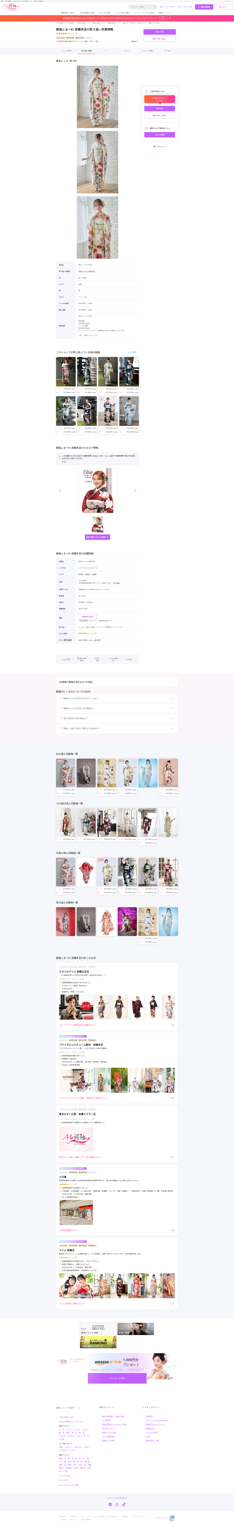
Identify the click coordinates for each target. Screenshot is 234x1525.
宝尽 (80, 1465)
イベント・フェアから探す (144, 13)
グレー (79, 1436)
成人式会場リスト (113, 1516)
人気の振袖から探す (87, 13)
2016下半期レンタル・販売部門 (89, 640)
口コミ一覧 (63, 1480)
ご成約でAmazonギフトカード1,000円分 (72, 1036)
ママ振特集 (106, 1420)
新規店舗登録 (85, 1519)
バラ (60, 1461)
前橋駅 (94, 574)
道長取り (69, 1468)
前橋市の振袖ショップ (99, 23)
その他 (84, 278)
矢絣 (76, 1468)
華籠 (69, 1465)
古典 (80, 284)
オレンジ (85, 1429)
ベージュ (69, 1429)
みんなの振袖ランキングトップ (71, 1421)
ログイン (225, 7)
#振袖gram (149, 1428)
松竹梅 (86, 1461)
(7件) (72, 1184)
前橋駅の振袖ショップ (114, 23)
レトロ (72, 1450)
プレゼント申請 (168, 7)
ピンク (77, 1429)
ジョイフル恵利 (151, 1432)
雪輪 (89, 1465)
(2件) (80, 1052)
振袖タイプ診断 (108, 1440)
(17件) (73, 1257)
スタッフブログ (86, 1516)
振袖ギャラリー (142, 23)
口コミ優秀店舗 (108, 1436)
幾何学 (82, 1468)
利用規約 (125, 1516)
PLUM (147, 1436)
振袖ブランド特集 (109, 1432)
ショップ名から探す (122, 13)
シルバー (71, 1436)
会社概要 (63, 1519)
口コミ (127, 51)
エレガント (68, 1447)
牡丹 (88, 1458)
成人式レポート (108, 1428)
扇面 (60, 1465)
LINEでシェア (161, 146)
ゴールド (62, 1436)
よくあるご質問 (186, 7)
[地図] (118, 583)
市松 (89, 1468)
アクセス (167, 51)
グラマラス (63, 1450)
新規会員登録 (205, 7)
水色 (68, 1433)
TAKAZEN (149, 1416)
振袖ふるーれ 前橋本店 (129, 23)
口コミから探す (105, 13)
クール (86, 1447)
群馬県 (80, 574)
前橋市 (87, 574)
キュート (78, 1447)
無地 (60, 1458)
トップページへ (228, 1)
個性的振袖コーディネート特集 (114, 1424)
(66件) (73, 33)
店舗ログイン (73, 1519)
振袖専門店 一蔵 (152, 1440)
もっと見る (132, 352)
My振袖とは (74, 1516)
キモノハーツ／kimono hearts (156, 1420)
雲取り (61, 1468)
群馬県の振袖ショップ (83, 23)
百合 (69, 1461)
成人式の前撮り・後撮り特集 (113, 1416)
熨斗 (75, 1465)
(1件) (80, 979)
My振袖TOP (63, 1516)
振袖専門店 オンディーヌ (155, 1424)
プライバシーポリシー (138, 1516)
